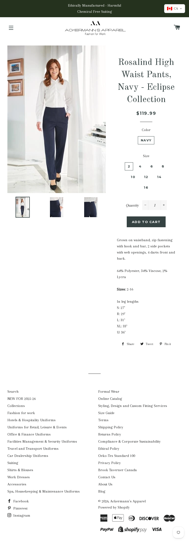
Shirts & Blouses (20, 470)
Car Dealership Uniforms (27, 455)
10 (133, 177)
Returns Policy (109, 434)
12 (146, 177)
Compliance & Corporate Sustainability (129, 441)
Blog (101, 491)
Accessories (16, 484)
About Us (105, 484)
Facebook (20, 501)
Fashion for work (21, 413)
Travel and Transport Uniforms (33, 448)
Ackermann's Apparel (128, 501)
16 (146, 187)
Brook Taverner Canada (117, 470)
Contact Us (106, 477)
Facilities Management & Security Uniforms (42, 441)
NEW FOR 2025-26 (21, 398)
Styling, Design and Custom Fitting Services (132, 406)
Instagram (21, 515)
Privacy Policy (109, 463)
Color (146, 130)
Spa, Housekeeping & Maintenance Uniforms (43, 491)
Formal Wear (108, 391)
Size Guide (106, 413)
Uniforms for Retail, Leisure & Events (37, 427)
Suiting (12, 463)
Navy (146, 140)
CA (172, 8)
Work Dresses (18, 477)
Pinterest (20, 508)
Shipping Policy (110, 427)
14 (159, 177)
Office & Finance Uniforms (29, 434)
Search (12, 391)
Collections (16, 406)
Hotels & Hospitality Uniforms (31, 420)
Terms (103, 420)
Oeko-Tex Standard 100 (116, 455)
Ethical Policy (108, 448)
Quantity (132, 205)
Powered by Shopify (114, 507)
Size (146, 156)
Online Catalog (110, 398)
